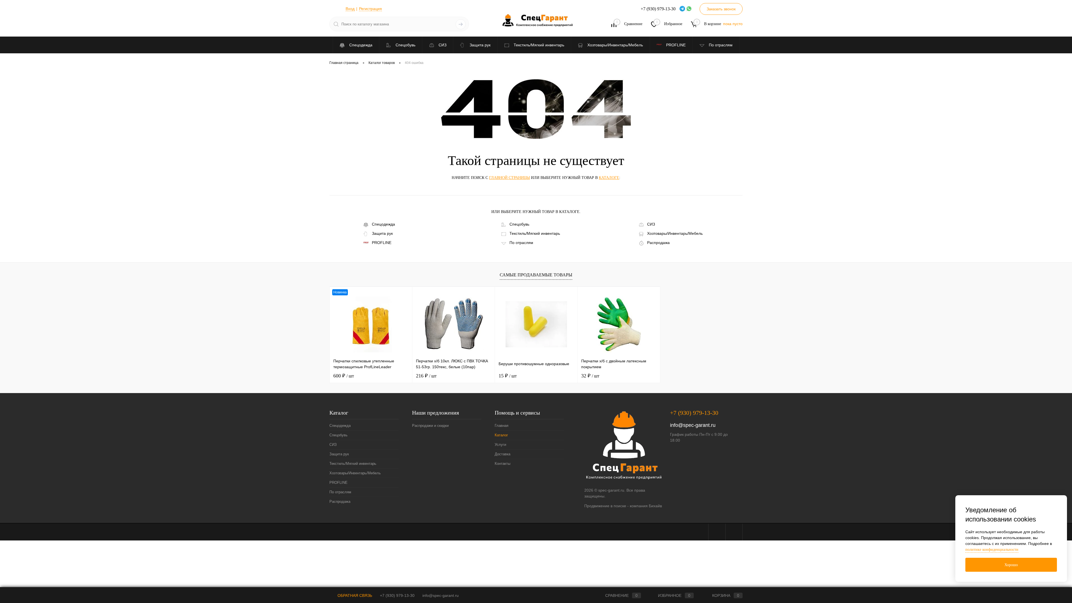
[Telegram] (682, 9)
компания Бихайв (646, 506)
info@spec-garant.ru (693, 425)
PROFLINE (381, 242)
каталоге (609, 178)
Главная (501, 425)
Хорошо (1011, 565)
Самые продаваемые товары (536, 274)
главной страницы (509, 178)
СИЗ (651, 224)
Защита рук (382, 233)
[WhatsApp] (689, 9)
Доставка (502, 454)
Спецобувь (519, 224)
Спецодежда (383, 224)
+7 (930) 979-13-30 (694, 412)
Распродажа (658, 242)
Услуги (500, 444)
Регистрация (370, 8)
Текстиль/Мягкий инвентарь (534, 233)
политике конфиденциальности (991, 549)
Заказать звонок (721, 9)
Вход (350, 8)
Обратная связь (354, 595)
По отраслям (521, 242)
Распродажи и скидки (430, 425)
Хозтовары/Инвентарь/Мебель (675, 233)
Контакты (502, 463)
